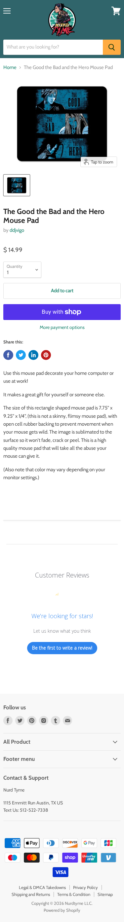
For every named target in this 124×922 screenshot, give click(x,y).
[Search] (112, 47)
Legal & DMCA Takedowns (42, 887)
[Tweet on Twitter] (21, 355)
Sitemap (105, 894)
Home (10, 67)
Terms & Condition (73, 894)
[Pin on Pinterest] (46, 355)
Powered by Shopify (62, 910)
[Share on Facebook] (8, 355)
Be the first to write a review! (62, 648)
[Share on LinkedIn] (33, 355)
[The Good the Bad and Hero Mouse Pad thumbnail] (17, 185)
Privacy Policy (85, 887)
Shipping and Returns (31, 894)
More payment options (62, 327)
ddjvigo (17, 230)
